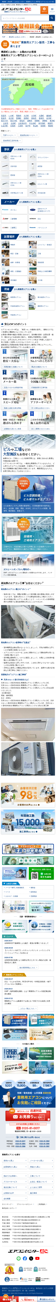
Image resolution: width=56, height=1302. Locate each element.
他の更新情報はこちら (27, 967)
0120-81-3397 (44, 1146)
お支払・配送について (38, 1181)
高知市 (33, 118)
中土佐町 (32, 123)
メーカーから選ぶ (37, 1160)
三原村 (20, 125)
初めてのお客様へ (10, 1176)
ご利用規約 (41, 1204)
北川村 (11, 118)
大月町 (33, 115)
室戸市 (27, 125)
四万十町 (13, 120)
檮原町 (50, 125)
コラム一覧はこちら (27, 1008)
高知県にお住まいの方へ (17, 37)
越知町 (48, 115)
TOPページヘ (8, 135)
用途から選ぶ (35, 1166)
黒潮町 (18, 118)
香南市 (41, 118)
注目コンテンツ (45, 1299)
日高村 (12, 125)
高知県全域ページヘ (27, 135)
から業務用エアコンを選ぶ (20, 149)
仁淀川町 (4, 125)
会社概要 (7, 1198)
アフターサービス (10, 1181)
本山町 (35, 125)
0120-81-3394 (20, 1144)
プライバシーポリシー (24, 1204)
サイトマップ (6, 1204)
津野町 (44, 120)
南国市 (50, 123)
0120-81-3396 (20, 1146)
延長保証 (34, 892)
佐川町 (48, 118)
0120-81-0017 (20, 1141)
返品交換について (10, 1187)
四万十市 (4, 120)
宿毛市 (22, 120)
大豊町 (41, 115)
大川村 (26, 115)
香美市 (3, 118)
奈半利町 (41, 123)
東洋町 (52, 120)
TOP (3, 37)
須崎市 (29, 120)
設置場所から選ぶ (10, 1166)
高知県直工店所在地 (10, 140)
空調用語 (34, 896)
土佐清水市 (22, 123)
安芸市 (3, 115)
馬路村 (18, 115)
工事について (35, 1176)
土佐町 (13, 123)
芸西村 (26, 118)
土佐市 (5, 123)
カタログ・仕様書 (11, 896)
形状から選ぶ (9, 1160)
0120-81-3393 (44, 1141)
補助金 (33, 887)
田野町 (37, 120)
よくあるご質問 (36, 1187)
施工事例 (33, 1193)
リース (7, 892)
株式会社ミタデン (8, 1208)
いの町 (11, 115)
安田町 (43, 125)
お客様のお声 (9, 1193)
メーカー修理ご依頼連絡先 (14, 887)
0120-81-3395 (44, 1144)
